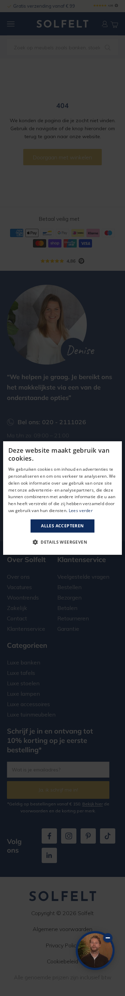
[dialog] (62, 498)
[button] (62, 542)
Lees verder (81, 510)
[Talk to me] (95, 950)
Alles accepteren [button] (62, 526)
